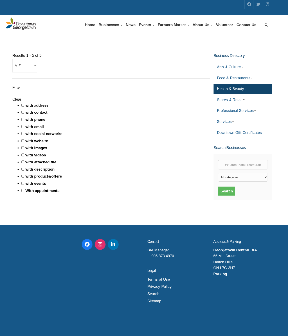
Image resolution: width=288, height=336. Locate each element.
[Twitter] (258, 4)
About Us (201, 25)
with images (36, 148)
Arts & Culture (229, 67)
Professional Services (235, 110)
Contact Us (246, 25)
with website (36, 141)
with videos (35, 155)
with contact (36, 112)
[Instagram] (267, 4)
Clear (16, 99)
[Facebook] (249, 4)
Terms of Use (158, 279)
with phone (35, 119)
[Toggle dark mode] (275, 24)
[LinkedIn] (113, 244)
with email (34, 127)
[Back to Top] (274, 322)
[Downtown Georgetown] (21, 24)
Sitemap (154, 301)
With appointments (42, 191)
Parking (220, 274)
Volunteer (224, 25)
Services (224, 122)
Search (226, 191)
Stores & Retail (229, 100)
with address (36, 105)
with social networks (43, 134)
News (130, 25)
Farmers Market (172, 25)
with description (39, 169)
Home (90, 25)
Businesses (109, 25)
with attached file (40, 162)
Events (145, 25)
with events (35, 183)
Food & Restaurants (233, 78)
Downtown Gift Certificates (239, 133)
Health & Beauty (230, 89)
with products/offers (43, 176)
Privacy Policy (159, 286)
